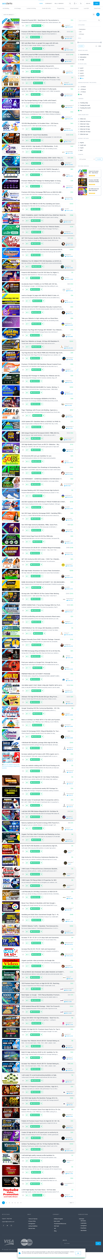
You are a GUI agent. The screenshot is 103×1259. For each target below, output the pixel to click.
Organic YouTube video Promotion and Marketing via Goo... (41, 834)
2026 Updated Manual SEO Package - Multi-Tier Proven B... (41, 1006)
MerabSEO (69, 747)
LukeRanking (68, 380)
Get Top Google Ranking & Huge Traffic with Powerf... (39, 100)
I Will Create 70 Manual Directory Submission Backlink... (40, 868)
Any (81, 94)
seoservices (68, 564)
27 (28, 60)
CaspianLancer (69, 472)
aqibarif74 (67, 736)
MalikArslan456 (68, 942)
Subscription (83, 57)
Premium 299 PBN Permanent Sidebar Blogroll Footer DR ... (41, 31)
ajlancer (66, 48)
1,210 (28, 48)
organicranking (69, 610)
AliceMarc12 (68, 690)
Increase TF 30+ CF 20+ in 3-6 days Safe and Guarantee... (41, 937)
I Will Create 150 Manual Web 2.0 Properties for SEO (39, 880)
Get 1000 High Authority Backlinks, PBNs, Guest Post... (40, 524)
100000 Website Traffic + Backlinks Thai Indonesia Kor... (40, 926)
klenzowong (70, 770)
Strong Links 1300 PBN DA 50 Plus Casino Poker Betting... (41, 593)
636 (28, 346)
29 (28, 220)
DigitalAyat (69, 1057)
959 (28, 644)
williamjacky (69, 1091)
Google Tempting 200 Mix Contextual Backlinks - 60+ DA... (41, 708)
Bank (81, 150)
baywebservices (68, 94)
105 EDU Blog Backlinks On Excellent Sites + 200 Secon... (40, 123)
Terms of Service (32, 1218)
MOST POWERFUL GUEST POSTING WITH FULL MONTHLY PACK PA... (44, 215)
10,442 (29, 633)
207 (28, 1023)
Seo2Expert (70, 873)
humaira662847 (68, 1183)
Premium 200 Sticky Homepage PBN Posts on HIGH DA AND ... (42, 192)
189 (28, 197)
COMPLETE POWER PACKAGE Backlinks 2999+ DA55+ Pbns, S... (42, 158)
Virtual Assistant (74, 8)
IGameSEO (67, 931)
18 (28, 656)
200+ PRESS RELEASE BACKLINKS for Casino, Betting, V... (41, 387)
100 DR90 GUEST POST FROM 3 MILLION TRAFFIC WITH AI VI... (42, 685)
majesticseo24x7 (68, 140)
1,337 (28, 828)
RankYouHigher (69, 908)
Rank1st (67, 25)
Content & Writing (31, 8)
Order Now (37, 25)
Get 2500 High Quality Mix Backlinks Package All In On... (40, 1098)
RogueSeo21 (69, 449)
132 (28, 736)
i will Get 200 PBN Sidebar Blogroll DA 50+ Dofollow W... (40, 811)
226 (28, 690)
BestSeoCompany (68, 220)
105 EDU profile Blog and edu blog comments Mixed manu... (41, 616)
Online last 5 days (85, 124)
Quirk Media (69, 357)
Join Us (65, 1240)
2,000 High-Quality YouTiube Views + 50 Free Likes (39, 1190)
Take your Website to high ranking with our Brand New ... (40, 318)
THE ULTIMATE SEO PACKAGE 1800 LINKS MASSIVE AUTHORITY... (43, 972)
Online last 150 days (85, 131)
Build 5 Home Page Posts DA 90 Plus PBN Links (37, 536)
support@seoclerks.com (8, 1221)
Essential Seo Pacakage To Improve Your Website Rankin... (41, 226)
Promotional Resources (60, 1223)
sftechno (67, 828)
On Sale (82, 59)
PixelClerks (83, 1228)
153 (28, 839)
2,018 (29, 1195)
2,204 (29, 541)
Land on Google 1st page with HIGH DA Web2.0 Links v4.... (41, 295)
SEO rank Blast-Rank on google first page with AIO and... (40, 43)
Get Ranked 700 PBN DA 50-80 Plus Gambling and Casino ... (41, 204)
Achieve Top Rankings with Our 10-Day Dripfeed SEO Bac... (41, 1144)
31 (28, 1069)
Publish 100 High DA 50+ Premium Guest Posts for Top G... (41, 1029)
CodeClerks (83, 1223)
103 (28, 954)
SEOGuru (67, 392)
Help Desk (9, 1218)
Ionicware (81, 1218)
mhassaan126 (69, 243)
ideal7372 (67, 1034)
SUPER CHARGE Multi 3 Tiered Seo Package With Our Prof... (41, 605)
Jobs (80, 31)
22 (28, 94)
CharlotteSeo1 (69, 1080)
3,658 (29, 495)
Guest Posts (97, 8)
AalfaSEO (67, 369)
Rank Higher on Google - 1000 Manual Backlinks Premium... (41, 995)
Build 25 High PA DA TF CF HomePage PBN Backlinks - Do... (41, 77)
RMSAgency (70, 1160)
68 (28, 988)
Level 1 (82, 68)
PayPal (82, 142)
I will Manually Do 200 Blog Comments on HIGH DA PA (39, 891)
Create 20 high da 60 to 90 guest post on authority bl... (40, 1132)
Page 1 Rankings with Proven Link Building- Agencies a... (40, 410)
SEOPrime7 (68, 117)
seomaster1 (68, 724)
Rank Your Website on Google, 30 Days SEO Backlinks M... (41, 341)
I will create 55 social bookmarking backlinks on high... (39, 1075)
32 (28, 1080)
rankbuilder (67, 163)
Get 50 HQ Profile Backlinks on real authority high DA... (40, 846)
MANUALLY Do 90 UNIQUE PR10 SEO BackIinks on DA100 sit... (42, 261)
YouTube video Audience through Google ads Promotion (40, 1167)
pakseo (68, 896)
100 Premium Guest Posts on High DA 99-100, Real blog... (41, 983)
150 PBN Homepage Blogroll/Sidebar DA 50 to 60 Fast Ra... (41, 651)
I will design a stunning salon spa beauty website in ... (39, 1178)
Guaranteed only (84, 54)
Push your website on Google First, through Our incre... (40, 662)
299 (28, 461)
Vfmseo (66, 82)
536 (28, 151)
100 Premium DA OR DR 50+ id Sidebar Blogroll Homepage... (41, 547)
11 (28, 897)
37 (28, 610)
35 (28, 518)
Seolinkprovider (69, 36)
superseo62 (69, 312)
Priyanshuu (68, 839)
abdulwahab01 (69, 105)
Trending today (84, 102)
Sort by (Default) (9, 14)
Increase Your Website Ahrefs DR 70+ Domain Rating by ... (41, 1063)
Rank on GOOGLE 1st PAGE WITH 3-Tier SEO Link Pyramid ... (41, 719)
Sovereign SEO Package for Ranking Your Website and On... (41, 375)
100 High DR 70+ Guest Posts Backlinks (35, 135)
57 (28, 1000)
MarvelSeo (69, 816)
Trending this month (85, 108)
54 (28, 255)
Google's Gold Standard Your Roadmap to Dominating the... (41, 467)
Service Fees (31, 1228)
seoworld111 (69, 1022)
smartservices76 (68, 988)
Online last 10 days (85, 126)
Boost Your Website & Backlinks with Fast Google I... (39, 903)
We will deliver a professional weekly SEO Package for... (40, 788)
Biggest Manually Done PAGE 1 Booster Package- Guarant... (41, 639)
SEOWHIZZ (69, 759)
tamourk (67, 713)
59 (28, 71)
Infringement (31, 1223)
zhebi (67, 678)
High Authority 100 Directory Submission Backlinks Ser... (40, 857)
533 (28, 117)
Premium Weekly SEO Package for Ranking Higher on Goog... (41, 180)
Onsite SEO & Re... (46, 8)
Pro (82, 78)
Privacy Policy (32, 1221)
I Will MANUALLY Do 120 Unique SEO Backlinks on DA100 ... (41, 628)
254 (28, 965)
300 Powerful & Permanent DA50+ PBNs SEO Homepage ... (41, 112)
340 (28, 323)
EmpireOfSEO (69, 426)
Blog (55, 1231)
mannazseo (69, 185)
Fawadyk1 (67, 541)
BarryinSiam (68, 415)
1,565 (28, 300)
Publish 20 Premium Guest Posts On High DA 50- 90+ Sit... (41, 1121)
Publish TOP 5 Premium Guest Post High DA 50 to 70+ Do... (41, 1109)
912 (28, 507)
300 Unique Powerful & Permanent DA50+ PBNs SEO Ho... (41, 433)
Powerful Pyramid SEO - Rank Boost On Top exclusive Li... (41, 20)
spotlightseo (67, 128)
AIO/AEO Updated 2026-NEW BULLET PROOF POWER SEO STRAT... (44, 502)
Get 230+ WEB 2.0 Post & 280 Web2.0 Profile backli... (39, 89)
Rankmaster (69, 598)
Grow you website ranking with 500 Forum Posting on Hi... (41, 765)
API (55, 1228)
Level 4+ (82, 75)
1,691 (28, 415)
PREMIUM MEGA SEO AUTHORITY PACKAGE (36, 674)
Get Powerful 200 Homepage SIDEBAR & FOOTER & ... (39, 398)
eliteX (66, 300)
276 (28, 128)
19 (28, 599)
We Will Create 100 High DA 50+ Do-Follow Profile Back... (40, 777)
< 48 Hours (83, 89)
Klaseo (68, 174)
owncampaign (69, 151)
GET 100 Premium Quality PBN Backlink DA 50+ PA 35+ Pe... (41, 238)
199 (28, 920)
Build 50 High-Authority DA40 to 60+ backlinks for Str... (40, 1052)
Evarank (68, 334)
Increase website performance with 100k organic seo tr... (40, 754)
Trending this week (85, 105)
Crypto (82, 147)
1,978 (29, 667)
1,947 (29, 713)
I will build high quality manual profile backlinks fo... (38, 1155)
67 (28, 1137)
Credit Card (83, 145)
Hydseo (68, 289)
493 (28, 472)
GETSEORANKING (68, 484)
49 (28, 1046)
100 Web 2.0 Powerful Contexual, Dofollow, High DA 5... (40, 1086)
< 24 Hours (83, 86)
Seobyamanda (68, 197)
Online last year (84, 134)
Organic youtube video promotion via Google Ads (38, 960)
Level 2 (82, 70)
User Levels (57, 1221)
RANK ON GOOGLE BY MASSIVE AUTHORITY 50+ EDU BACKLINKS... (43, 582)
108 (28, 427)
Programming (60, 8)
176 (28, 621)
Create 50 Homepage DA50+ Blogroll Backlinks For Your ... (41, 731)
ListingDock (84, 1225)
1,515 (28, 725)
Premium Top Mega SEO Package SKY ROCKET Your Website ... (42, 330)
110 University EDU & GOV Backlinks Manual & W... (38, 66)
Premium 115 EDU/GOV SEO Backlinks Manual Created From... (42, 364)
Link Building (6, 8)
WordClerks (84, 1230)
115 (28, 1172)
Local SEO (86, 8)
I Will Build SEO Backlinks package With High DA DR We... (40, 742)
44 (28, 140)
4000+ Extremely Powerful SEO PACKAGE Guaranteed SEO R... (42, 249)
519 (28, 587)
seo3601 (67, 208)
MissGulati (67, 965)
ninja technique (69, 59)
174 (28, 369)
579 (28, 25)
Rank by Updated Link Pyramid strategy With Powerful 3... (41, 823)
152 (28, 943)
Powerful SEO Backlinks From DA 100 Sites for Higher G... (40, 272)
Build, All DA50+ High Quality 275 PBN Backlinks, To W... (40, 146)
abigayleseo (68, 254)
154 (28, 530)
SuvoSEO (67, 507)
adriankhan (69, 71)
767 (28, 266)
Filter (81, 46)
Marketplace (82, 29)
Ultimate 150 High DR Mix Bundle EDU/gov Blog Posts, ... (40, 697)
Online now (83, 118)
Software (81, 34)
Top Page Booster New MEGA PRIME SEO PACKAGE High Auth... (42, 353)
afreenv (67, 1194)
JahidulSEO (69, 1114)
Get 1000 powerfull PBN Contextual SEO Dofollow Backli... (41, 54)
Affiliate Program (58, 1218)
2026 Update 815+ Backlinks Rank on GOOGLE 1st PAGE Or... (41, 421)
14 (28, 1149)
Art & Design (17, 8)
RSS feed (56, 1226)
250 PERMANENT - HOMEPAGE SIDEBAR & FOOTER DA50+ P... (42, 479)
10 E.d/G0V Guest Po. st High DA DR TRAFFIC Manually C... (41, 169)
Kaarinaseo (68, 1137)
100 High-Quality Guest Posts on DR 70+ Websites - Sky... (41, 444)
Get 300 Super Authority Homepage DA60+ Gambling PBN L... (42, 513)
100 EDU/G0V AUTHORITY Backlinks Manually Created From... (42, 307)
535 (28, 312)
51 (28, 209)
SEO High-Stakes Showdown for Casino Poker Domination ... (41, 570)
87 (28, 449)
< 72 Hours (83, 91)
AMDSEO (68, 656)
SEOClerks (83, 1220)
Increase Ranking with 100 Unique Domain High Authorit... (41, 490)
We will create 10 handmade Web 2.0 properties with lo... (41, 800)
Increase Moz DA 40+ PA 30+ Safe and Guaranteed (38, 949)
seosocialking (68, 1172)
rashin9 (67, 919)
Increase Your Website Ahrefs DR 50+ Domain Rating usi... (41, 1041)
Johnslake (70, 851)
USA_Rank (68, 1045)
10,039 (29, 83)
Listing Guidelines (32, 1226)
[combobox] (89, 20)
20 (28, 484)
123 (28, 163)
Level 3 (82, 73)
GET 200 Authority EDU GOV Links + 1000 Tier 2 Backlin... (41, 559)
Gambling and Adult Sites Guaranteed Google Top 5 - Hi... (40, 914)
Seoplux (67, 277)
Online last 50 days (85, 129)
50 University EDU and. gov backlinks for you (36, 456)
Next (71, 1202)
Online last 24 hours (85, 121)
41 (28, 576)
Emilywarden (68, 529)
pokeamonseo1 (69, 403)
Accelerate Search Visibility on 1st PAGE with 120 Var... (40, 284)
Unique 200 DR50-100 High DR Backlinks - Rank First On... (41, 1018)
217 (28, 232)
